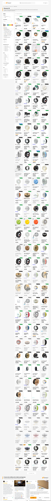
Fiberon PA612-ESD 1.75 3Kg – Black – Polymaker (36, 387)
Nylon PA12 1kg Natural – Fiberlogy (27, 387)
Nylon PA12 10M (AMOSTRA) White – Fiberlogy (18, 214)
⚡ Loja (3, 6)
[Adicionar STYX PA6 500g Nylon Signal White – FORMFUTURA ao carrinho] (47, 290)
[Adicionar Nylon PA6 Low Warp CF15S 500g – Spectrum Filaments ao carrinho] (30, 144)
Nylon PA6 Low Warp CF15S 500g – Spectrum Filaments (27, 147)
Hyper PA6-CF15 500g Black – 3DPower (18, 374)
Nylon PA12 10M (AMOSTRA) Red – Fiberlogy (17, 334)
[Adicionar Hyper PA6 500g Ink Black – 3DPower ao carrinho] (38, 371)
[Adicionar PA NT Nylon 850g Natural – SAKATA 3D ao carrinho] (38, 290)
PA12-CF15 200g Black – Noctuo (18, 240)
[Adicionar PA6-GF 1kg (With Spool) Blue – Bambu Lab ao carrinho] (38, 184)
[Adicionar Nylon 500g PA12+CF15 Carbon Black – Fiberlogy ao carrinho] (47, 64)
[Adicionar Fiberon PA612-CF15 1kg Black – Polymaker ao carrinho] (38, 358)
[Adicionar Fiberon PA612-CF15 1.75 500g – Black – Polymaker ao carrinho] (30, 50)
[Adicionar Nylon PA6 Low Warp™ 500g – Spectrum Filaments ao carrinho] (47, 171)
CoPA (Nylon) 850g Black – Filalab (18, 106)
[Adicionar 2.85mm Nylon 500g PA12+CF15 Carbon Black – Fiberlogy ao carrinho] (21, 424)
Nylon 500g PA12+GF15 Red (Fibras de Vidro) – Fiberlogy (27, 320)
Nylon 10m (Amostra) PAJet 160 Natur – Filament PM (35, 54)
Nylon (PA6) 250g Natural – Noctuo (36, 320)
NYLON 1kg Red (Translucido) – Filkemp (18, 348)
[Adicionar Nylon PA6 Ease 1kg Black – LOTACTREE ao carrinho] (38, 90)
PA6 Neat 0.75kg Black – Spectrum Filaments (36, 454)
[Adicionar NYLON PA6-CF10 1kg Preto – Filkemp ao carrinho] (21, 37)
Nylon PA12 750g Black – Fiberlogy (18, 93)
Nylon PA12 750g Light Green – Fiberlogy (35, 280)
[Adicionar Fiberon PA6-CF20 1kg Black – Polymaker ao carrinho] (47, 358)
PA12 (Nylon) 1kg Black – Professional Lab (18, 387)
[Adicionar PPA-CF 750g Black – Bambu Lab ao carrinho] (30, 64)
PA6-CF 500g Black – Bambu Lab (26, 40)
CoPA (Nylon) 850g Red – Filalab (44, 267)
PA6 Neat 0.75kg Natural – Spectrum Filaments (44, 454)
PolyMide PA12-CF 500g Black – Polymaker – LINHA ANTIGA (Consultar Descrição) (27, 174)
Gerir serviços (32, 495)
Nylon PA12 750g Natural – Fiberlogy (36, 79)
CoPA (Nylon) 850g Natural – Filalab (17, 160)
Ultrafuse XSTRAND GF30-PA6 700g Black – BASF (36, 240)
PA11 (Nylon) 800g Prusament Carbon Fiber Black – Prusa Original (27, 120)
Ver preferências (46, 497)
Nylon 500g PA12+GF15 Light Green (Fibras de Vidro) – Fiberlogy (36, 414)
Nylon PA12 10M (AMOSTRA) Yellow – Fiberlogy (44, 320)
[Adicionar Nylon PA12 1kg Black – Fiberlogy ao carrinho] (47, 345)
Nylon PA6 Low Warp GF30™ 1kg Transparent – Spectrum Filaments (18, 187)
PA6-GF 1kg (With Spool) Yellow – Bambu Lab (27, 227)
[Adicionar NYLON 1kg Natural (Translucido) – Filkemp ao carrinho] (38, 37)
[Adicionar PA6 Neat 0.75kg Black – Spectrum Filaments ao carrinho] (38, 451)
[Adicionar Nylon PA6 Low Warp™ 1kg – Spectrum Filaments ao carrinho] (30, 130)
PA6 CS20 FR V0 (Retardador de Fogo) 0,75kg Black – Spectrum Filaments (36, 334)
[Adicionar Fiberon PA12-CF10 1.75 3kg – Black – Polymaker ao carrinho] (38, 397)
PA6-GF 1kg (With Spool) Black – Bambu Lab (36, 67)
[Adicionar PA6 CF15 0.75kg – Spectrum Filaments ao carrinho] (30, 464)
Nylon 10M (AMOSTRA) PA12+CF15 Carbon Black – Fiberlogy (18, 120)
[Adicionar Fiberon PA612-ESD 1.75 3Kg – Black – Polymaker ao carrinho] (38, 384)
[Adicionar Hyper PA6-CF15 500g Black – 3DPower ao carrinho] (21, 371)
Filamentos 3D (11, 6)
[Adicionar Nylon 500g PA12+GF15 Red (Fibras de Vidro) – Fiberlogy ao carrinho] (30, 317)
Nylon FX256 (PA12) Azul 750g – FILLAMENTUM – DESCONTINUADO (27, 441)
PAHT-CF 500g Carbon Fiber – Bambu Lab (27, 79)
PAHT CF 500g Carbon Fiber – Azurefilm (35, 160)
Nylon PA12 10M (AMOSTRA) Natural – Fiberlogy (35, 147)
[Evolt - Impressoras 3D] (8, 3)
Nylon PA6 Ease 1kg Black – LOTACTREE (36, 93)
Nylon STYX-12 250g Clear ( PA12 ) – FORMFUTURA (18, 481)
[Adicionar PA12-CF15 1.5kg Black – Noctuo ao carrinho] (21, 264)
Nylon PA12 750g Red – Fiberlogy (35, 348)
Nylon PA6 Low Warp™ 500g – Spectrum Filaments (44, 174)
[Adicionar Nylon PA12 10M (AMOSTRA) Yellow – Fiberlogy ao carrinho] (47, 317)
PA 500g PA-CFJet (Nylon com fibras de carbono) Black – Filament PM (44, 120)
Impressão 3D (7, 6)
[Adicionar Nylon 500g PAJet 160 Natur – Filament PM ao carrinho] (30, 90)
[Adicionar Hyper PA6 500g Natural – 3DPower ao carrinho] (30, 371)
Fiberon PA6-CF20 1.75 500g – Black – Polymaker (44, 80)
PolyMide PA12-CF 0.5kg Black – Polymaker (27, 361)
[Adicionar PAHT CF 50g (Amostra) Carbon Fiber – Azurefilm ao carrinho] (21, 130)
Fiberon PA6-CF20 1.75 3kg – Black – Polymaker (18, 400)
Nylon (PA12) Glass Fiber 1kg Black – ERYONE (27, 293)
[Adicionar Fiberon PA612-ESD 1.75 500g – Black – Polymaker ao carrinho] (38, 171)
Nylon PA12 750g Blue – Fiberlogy (44, 200)
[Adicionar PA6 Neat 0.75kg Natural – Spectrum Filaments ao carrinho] (47, 451)
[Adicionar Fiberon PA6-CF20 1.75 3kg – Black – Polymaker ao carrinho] (21, 397)
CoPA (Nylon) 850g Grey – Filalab (44, 187)
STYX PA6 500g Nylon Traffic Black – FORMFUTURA (27, 201)
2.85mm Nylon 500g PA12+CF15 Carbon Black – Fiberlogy (18, 427)
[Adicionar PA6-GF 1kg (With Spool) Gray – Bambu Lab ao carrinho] (21, 50)
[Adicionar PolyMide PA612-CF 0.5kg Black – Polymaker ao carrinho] (21, 358)
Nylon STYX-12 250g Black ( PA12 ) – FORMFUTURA (26, 348)
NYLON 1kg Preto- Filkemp (43, 25)
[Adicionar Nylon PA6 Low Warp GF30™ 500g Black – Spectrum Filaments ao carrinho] (21, 144)
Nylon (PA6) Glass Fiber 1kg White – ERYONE (18, 293)
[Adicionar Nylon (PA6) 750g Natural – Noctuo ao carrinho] (30, 264)
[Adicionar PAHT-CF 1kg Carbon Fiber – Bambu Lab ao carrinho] (47, 37)
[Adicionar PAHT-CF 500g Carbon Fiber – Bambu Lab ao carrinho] (30, 77)
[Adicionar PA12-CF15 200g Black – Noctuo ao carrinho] (21, 237)
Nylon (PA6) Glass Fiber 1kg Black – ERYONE (44, 280)
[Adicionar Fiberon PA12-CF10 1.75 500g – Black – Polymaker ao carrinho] (47, 211)
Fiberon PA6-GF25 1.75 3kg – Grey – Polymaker (27, 400)
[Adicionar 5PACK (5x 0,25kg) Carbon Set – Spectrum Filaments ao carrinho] (21, 303)
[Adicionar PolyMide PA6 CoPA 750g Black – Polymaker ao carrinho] (38, 130)
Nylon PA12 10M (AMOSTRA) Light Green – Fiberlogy (44, 254)
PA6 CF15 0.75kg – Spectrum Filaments (26, 467)
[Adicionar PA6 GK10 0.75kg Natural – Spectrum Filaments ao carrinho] (21, 464)
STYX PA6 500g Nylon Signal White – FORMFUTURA (44, 293)
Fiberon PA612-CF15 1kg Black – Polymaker (36, 361)
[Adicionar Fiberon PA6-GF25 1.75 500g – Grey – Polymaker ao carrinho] (38, 211)
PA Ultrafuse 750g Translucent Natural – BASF (44, 334)
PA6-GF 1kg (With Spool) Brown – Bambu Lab (27, 253)
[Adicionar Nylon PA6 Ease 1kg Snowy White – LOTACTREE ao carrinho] (38, 116)
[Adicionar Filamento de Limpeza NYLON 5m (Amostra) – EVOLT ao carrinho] (21, 22)
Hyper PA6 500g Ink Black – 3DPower (35, 374)
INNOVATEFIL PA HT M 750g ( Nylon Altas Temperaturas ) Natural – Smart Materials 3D (36, 307)
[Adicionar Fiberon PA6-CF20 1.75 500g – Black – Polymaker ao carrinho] (47, 77)
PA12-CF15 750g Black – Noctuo (18, 79)
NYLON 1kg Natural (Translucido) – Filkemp (35, 40)
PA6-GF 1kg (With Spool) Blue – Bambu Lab (36, 187)
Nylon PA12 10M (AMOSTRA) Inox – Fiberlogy (35, 267)
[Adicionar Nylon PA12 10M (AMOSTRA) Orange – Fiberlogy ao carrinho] (47, 410)
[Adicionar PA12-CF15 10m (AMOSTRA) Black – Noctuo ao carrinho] (30, 157)
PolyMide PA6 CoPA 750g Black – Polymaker (36, 133)
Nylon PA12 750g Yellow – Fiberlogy (27, 280)
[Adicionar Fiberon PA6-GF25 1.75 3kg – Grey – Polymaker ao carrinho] (30, 397)
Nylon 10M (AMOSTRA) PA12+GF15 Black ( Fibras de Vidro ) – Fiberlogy (44, 147)
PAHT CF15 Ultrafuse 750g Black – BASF (18, 67)
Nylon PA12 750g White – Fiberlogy (27, 187)
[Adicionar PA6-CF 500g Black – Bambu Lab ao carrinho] (30, 37)
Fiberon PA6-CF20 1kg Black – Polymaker (44, 361)
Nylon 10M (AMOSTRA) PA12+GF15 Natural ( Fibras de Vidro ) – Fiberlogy (18, 320)
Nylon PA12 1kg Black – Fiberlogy (44, 348)
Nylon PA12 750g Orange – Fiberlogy (18, 200)
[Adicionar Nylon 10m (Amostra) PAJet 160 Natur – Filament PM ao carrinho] (38, 50)
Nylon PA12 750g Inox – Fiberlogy (27, 214)
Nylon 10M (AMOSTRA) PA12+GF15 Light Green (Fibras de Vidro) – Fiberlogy (44, 400)
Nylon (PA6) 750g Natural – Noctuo (27, 267)
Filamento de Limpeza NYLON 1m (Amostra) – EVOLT (35, 26)
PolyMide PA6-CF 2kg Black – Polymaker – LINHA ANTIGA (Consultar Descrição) (44, 468)
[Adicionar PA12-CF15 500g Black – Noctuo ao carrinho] (47, 103)
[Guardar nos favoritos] (21, 28)
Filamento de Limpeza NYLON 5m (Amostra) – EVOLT (18, 26)
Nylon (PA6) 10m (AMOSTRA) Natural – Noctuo (26, 414)
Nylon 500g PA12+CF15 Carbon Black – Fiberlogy (44, 67)
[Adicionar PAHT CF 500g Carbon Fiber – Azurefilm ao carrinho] (38, 157)
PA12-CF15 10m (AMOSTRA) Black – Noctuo (26, 160)
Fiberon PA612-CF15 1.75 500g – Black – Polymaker (27, 54)
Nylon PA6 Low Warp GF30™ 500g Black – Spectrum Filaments (17, 147)
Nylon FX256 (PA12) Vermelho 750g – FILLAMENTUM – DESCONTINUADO (35, 441)
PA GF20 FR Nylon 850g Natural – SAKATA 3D (44, 387)
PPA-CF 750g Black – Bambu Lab (26, 67)
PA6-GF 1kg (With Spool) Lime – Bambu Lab (18, 227)
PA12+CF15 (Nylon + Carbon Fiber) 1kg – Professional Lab (43, 374)
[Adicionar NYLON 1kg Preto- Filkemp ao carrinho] (47, 22)
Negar (40, 497)
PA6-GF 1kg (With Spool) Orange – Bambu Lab (36, 227)
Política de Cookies (39, 499)
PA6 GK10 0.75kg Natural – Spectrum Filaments (18, 467)
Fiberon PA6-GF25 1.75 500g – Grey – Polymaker (36, 214)
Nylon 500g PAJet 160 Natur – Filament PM (27, 93)
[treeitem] (6, 16)
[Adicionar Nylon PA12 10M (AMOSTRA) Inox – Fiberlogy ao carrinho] (38, 264)
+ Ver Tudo (4, 61)
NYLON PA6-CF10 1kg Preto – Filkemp (18, 40)
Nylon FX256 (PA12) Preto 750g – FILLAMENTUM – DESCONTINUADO (17, 454)
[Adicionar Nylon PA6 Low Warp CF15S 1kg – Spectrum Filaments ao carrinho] (47, 50)
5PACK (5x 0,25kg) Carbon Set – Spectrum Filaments (18, 307)
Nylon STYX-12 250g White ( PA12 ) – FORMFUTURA (26, 481)
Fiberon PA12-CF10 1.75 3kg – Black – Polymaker (36, 400)
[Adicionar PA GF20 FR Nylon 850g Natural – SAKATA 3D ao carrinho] (47, 384)
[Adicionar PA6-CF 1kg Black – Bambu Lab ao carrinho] (30, 22)
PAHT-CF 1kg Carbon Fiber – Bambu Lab (44, 40)
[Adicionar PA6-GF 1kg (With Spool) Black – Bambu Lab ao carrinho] (38, 64)
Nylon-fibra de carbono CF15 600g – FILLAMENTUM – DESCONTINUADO (27, 454)
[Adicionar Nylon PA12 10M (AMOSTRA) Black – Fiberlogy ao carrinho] (47, 130)
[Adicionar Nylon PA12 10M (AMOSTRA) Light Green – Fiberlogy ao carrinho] (47, 250)
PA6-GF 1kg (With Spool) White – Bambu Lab (44, 93)
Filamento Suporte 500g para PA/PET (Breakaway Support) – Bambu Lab (18, 174)
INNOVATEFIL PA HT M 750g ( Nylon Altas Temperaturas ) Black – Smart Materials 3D (44, 240)
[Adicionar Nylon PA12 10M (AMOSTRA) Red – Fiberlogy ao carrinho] (21, 330)
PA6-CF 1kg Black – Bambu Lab (26, 25)
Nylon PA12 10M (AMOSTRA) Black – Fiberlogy (43, 133)
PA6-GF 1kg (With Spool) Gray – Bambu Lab (18, 53)
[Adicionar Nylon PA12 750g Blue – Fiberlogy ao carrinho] (47, 197)
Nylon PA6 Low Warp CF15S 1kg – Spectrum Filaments (44, 54)
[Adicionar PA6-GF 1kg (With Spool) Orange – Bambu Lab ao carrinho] (38, 224)
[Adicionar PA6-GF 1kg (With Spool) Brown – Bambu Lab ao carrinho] (30, 250)
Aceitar (33, 497)
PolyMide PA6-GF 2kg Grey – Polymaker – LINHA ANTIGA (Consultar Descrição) (35, 468)
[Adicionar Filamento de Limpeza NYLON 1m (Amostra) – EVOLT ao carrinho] (38, 22)
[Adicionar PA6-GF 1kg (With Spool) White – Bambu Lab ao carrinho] (47, 90)
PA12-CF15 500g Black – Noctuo (44, 106)
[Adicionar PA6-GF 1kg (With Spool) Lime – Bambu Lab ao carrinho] (21, 224)
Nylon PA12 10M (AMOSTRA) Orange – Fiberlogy (44, 414)
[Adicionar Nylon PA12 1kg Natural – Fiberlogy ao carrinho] (30, 384)
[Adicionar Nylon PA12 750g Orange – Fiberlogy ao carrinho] (21, 197)
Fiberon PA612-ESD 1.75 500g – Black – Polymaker (36, 174)
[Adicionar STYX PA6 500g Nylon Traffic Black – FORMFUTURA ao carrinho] (30, 197)
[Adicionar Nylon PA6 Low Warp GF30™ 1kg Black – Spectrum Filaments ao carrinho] (38, 103)
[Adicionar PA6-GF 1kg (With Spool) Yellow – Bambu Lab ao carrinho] (30, 224)
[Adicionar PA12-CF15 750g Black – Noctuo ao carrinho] (21, 77)
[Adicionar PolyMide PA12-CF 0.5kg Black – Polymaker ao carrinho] (30, 358)
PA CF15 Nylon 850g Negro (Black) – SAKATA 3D (18, 254)
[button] (6, 16)
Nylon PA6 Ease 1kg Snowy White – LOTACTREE (35, 120)
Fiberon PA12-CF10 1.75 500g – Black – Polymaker (44, 214)
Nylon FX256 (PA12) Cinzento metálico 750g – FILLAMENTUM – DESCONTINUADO (44, 427)
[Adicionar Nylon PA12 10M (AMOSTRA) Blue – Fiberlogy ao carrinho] (30, 330)
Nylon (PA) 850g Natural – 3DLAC (44, 227)
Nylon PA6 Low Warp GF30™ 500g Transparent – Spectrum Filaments (27, 240)
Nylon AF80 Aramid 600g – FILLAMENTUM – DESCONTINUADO (36, 427)
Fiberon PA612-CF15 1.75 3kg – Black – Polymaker (44, 306)
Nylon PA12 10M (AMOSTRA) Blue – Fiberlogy (26, 334)
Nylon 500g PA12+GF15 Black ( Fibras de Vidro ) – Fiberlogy (27, 106)
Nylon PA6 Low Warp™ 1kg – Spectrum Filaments (26, 133)
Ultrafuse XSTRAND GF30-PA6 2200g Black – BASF (27, 307)
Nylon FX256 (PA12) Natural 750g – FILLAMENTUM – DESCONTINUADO (17, 441)
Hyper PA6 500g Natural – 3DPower (27, 374)
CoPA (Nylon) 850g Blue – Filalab (44, 160)
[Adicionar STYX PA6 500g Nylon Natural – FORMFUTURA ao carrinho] (21, 277)
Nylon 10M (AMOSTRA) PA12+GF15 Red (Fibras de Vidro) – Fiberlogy (18, 414)
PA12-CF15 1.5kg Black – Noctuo (18, 267)
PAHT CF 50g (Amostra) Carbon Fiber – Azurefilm (18, 133)
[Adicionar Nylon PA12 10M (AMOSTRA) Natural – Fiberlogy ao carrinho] (38, 144)
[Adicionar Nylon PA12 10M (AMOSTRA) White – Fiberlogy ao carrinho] (21, 211)
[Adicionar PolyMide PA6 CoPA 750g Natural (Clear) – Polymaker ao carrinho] (38, 250)
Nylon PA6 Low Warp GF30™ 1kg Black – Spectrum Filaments (35, 106)
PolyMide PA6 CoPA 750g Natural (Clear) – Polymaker (36, 254)
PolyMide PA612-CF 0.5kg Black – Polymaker (18, 361)
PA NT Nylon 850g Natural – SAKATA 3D (35, 293)
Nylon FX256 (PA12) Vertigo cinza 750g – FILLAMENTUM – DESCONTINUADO (43, 441)
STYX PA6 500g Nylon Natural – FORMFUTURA (18, 280)
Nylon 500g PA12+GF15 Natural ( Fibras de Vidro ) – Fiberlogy (36, 201)
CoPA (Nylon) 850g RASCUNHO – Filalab (26, 427)
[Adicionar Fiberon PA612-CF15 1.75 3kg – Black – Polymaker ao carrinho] (47, 303)
